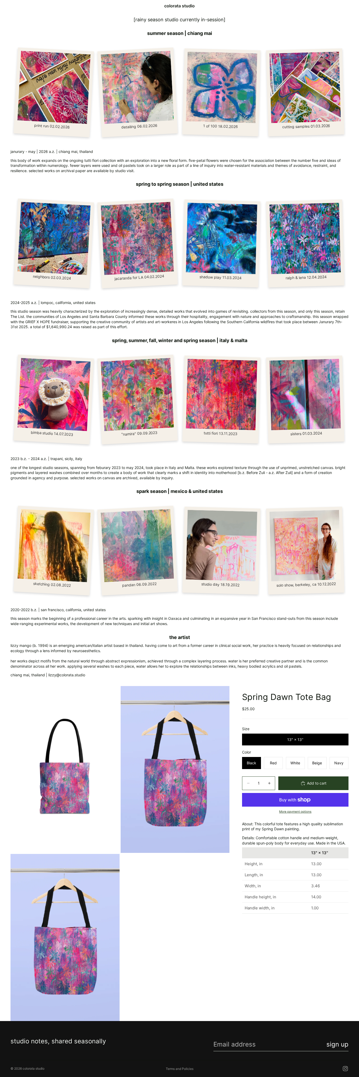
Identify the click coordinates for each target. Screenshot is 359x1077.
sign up (337, 1044)
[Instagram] (345, 1068)
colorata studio (33, 1068)
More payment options (295, 811)
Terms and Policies (179, 1069)
